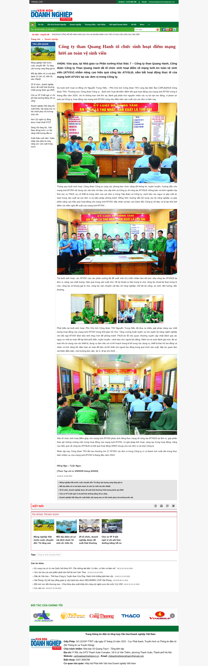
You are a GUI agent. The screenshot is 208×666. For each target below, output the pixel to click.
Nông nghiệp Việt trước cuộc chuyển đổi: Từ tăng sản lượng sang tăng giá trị (43, 66)
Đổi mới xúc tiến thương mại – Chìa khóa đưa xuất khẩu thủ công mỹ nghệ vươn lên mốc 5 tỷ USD (78, 584)
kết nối (38, 506)
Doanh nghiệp (75, 24)
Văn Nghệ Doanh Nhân (118, 24)
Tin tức (41, 24)
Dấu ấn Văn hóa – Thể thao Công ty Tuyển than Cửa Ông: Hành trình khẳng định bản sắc (73, 576)
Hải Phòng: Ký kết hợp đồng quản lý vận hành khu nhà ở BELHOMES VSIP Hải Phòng (72, 580)
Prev (35, 615)
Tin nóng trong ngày (45, 514)
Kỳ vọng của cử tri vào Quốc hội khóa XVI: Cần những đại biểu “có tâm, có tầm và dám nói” (75, 568)
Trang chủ (37, 2)
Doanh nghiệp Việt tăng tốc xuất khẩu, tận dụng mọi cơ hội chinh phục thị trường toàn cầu (96, 497)
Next (172, 615)
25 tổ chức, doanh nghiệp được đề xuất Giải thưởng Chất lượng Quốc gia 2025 (42, 87)
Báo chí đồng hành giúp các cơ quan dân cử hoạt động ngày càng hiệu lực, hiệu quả (92, 34)
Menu (142, 24)
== (149, 24)
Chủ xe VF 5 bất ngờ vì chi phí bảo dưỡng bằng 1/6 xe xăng (43, 98)
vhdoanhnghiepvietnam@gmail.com (161, 2)
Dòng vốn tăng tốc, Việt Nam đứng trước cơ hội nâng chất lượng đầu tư (41, 130)
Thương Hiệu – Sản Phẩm (95, 24)
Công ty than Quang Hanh (48, 555)
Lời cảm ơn (39, 588)
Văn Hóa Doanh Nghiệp (56, 24)
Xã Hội (133, 24)
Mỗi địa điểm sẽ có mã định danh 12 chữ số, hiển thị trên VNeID (43, 76)
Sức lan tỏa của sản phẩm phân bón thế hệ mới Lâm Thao (60, 572)
